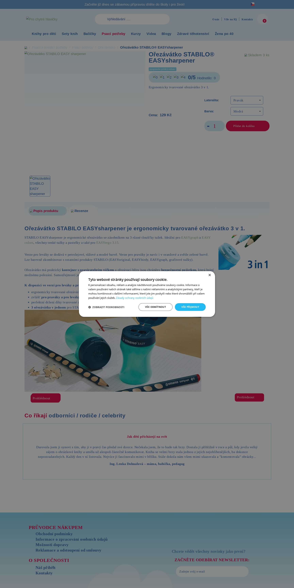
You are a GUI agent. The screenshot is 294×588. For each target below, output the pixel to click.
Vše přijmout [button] (190, 306)
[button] (106, 307)
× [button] (209, 275)
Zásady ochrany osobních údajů (134, 297)
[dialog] (147, 294)
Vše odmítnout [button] (155, 306)
